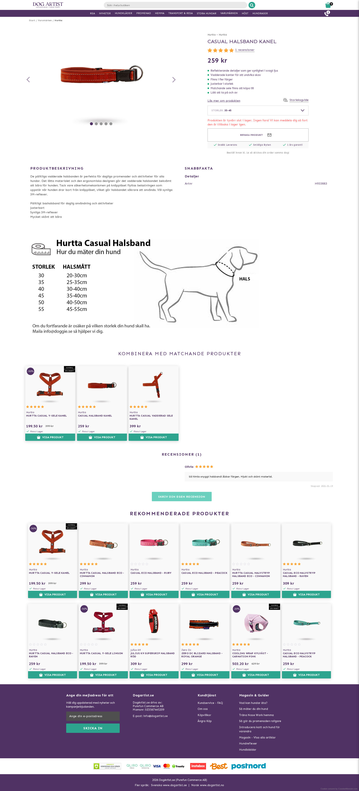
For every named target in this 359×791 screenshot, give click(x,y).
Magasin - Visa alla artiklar (257, 737)
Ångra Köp (205, 721)
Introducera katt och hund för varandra (259, 729)
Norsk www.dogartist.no (207, 785)
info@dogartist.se (155, 716)
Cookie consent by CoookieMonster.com (339, 789)
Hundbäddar (247, 749)
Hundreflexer (248, 743)
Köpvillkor (204, 715)
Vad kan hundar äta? (253, 703)
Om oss (203, 709)
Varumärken (45, 20)
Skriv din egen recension (181, 496)
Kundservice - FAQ (210, 703)
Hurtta (58, 20)
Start (32, 20)
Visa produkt (53, 437)
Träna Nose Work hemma (256, 715)
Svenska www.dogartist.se (169, 785)
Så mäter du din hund (253, 709)
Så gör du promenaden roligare (260, 721)
